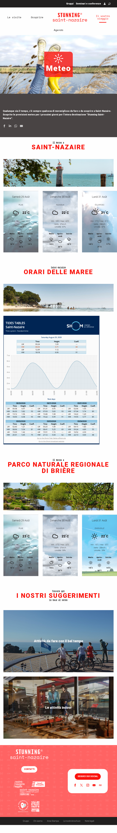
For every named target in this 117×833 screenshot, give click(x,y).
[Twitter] (81, 785)
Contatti (29, 769)
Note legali (89, 821)
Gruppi (26, 821)
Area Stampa (53, 821)
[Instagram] (88, 785)
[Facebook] (75, 785)
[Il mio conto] (104, 3)
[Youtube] (94, 785)
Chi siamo (38, 821)
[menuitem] (14, 17)
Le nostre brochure (71, 821)
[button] (109, 4)
